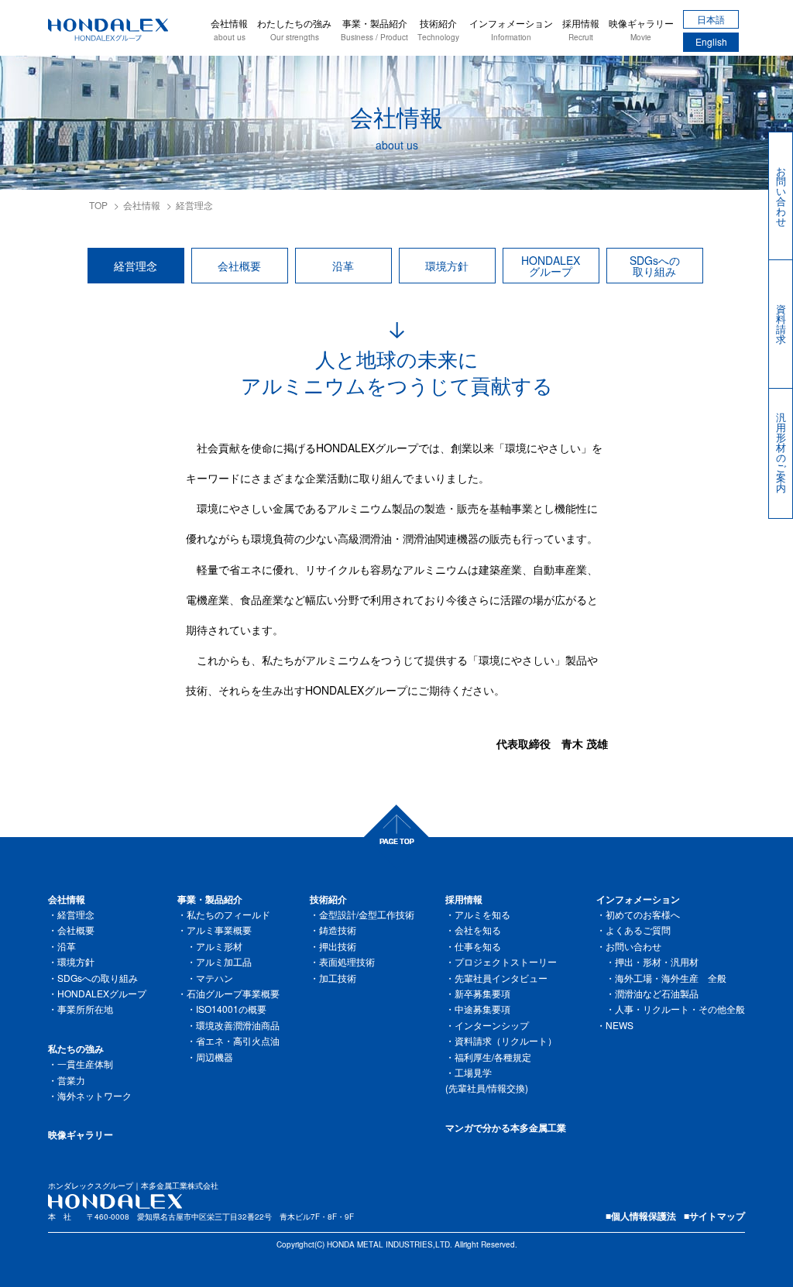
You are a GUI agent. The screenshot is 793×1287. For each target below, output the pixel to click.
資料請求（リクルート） (506, 1040)
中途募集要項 (482, 1008)
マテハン (214, 977)
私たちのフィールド (228, 914)
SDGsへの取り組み (655, 265)
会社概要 (239, 265)
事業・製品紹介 (374, 29)
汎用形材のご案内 (781, 452)
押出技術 (337, 945)
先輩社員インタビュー (501, 977)
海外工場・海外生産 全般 (670, 977)
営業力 (71, 1079)
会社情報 (229, 29)
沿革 (343, 265)
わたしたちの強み (294, 29)
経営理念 (135, 265)
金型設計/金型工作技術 (366, 914)
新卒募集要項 (482, 993)
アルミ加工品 (224, 961)
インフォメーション (511, 29)
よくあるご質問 (638, 929)
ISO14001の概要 (231, 1008)
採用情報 (580, 29)
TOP (98, 204)
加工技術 (337, 977)
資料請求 (781, 323)
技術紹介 (438, 29)
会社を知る (478, 929)
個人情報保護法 (643, 1216)
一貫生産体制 (85, 1063)
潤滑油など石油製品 (657, 993)
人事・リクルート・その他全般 (680, 1008)
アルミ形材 (219, 945)
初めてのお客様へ (643, 914)
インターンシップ (492, 1024)
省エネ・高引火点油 (238, 1040)
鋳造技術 (337, 929)
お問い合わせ (781, 195)
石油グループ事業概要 (233, 993)
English (711, 41)
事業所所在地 (85, 1008)
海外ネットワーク (94, 1095)
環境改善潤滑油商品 (238, 1024)
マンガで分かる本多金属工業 (505, 1127)
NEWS (619, 1024)
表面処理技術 (347, 961)
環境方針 (447, 265)
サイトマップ (717, 1216)
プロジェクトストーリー (506, 961)
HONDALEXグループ (550, 265)
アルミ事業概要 (219, 929)
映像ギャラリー (641, 29)
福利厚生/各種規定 (493, 1056)
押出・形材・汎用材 (657, 961)
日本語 (711, 19)
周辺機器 (214, 1056)
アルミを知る (482, 914)
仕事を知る (478, 945)
